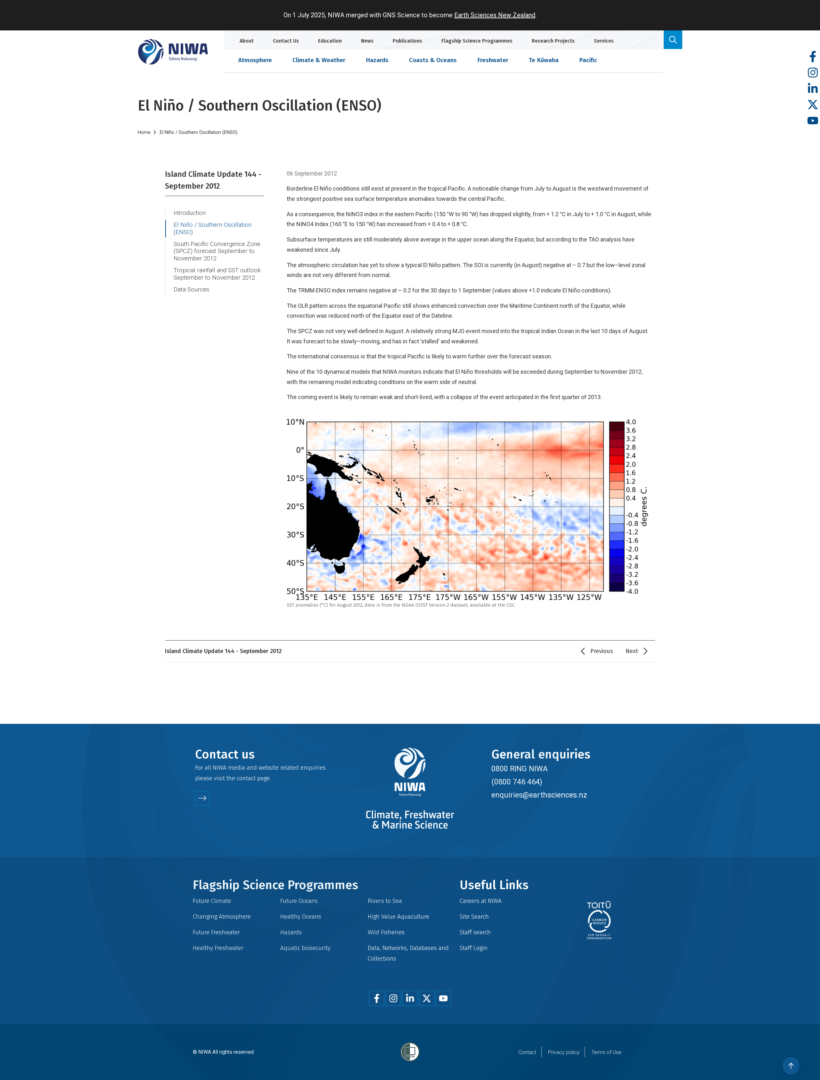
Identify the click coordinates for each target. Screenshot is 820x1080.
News (367, 41)
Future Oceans (299, 900)
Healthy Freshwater (218, 948)
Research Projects (553, 41)
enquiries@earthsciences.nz (539, 794)
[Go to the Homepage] (173, 52)
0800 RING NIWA (519, 768)
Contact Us (286, 41)
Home (144, 132)
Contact (527, 1052)
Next (632, 651)
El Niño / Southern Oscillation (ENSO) (212, 228)
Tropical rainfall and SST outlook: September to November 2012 (218, 274)
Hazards (377, 60)
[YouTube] (813, 121)
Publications (407, 41)
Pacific (588, 60)
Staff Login (474, 948)
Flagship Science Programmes (476, 41)
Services (604, 41)
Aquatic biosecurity (305, 948)
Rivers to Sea (385, 900)
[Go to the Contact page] (202, 798)
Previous (601, 651)
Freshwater (492, 60)
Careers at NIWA (481, 900)
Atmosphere (255, 60)
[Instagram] (813, 73)
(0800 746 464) (516, 781)
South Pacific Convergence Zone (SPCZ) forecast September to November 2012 (217, 251)
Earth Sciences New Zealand (494, 15)
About (247, 41)
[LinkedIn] (813, 89)
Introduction (190, 213)
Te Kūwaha (544, 60)
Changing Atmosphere (222, 916)
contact (246, 778)
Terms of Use (606, 1052)
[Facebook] (813, 57)
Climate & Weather (318, 60)
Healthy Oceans (300, 916)
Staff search (475, 932)
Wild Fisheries (386, 932)
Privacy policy (563, 1052)
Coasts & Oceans (433, 60)
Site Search (474, 916)
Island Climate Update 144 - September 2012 (213, 180)
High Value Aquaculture (398, 916)
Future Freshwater (216, 932)
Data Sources (191, 289)
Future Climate (212, 900)
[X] (813, 105)
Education (330, 41)
